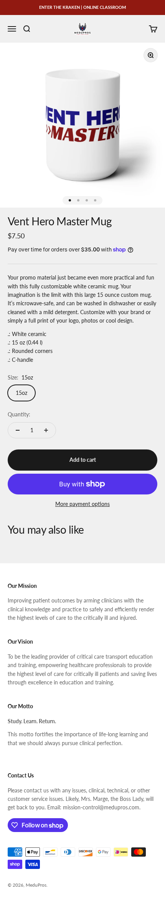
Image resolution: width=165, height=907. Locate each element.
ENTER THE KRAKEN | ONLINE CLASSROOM (82, 7)
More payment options (82, 504)
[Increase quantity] (46, 430)
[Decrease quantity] (17, 430)
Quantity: (19, 414)
